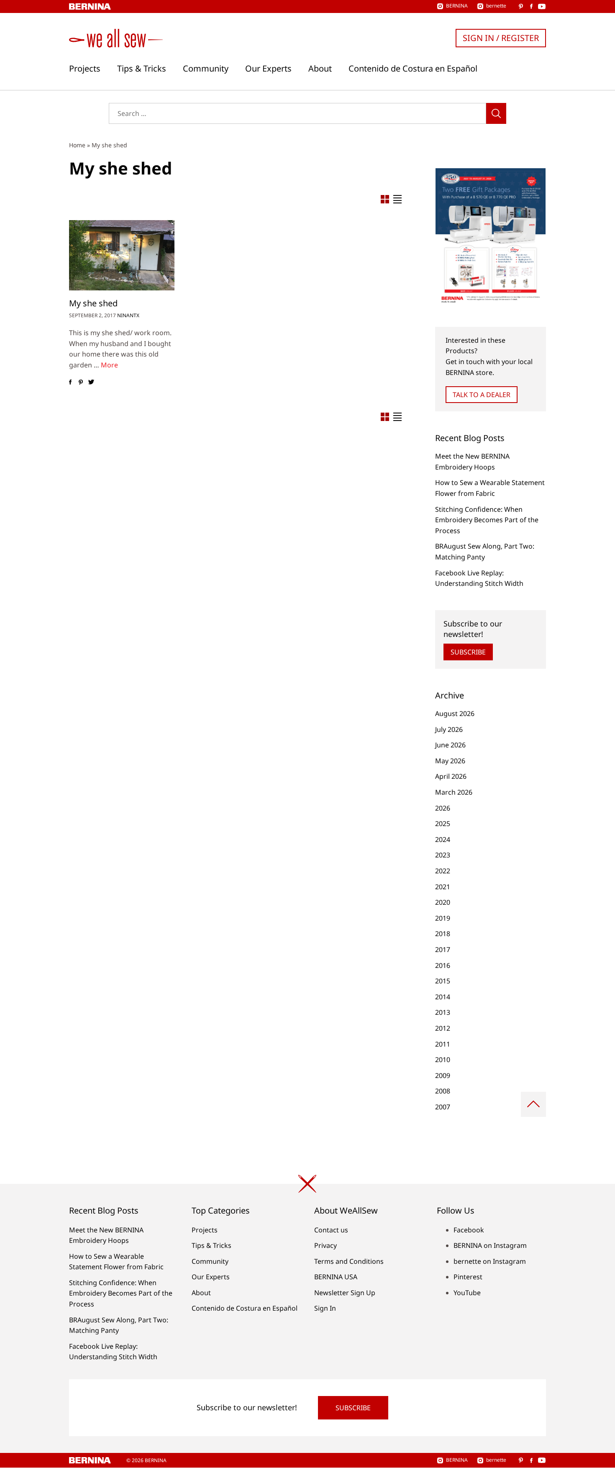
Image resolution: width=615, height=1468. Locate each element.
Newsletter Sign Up (344, 1292)
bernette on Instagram (490, 1261)
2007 (442, 1106)
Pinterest (468, 1276)
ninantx (128, 315)
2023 (442, 855)
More (109, 365)
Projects (84, 68)
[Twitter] (91, 382)
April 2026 (450, 776)
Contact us (331, 1229)
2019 (442, 918)
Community (205, 68)
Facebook (469, 1229)
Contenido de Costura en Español (412, 68)
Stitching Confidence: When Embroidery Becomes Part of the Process (486, 520)
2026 (442, 808)
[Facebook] (70, 382)
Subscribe (468, 652)
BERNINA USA (335, 1276)
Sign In (325, 1308)
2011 (442, 1044)
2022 (442, 870)
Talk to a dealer (481, 394)
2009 (442, 1075)
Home (77, 145)
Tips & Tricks (141, 68)
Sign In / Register (501, 38)
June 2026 (450, 744)
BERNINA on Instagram (490, 1245)
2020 (442, 902)
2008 (442, 1091)
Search (496, 113)
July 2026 (449, 729)
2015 (442, 981)
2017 (442, 949)
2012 (442, 1028)
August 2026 (454, 713)
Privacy (325, 1245)
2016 (442, 965)
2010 (442, 1059)
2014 (442, 996)
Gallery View (385, 199)
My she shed (93, 303)
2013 (442, 1012)
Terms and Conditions (349, 1261)
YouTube (467, 1292)
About (320, 68)
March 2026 (453, 792)
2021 (442, 886)
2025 (442, 823)
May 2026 (450, 760)
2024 (442, 839)
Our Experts (268, 68)
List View (397, 199)
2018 (442, 933)
